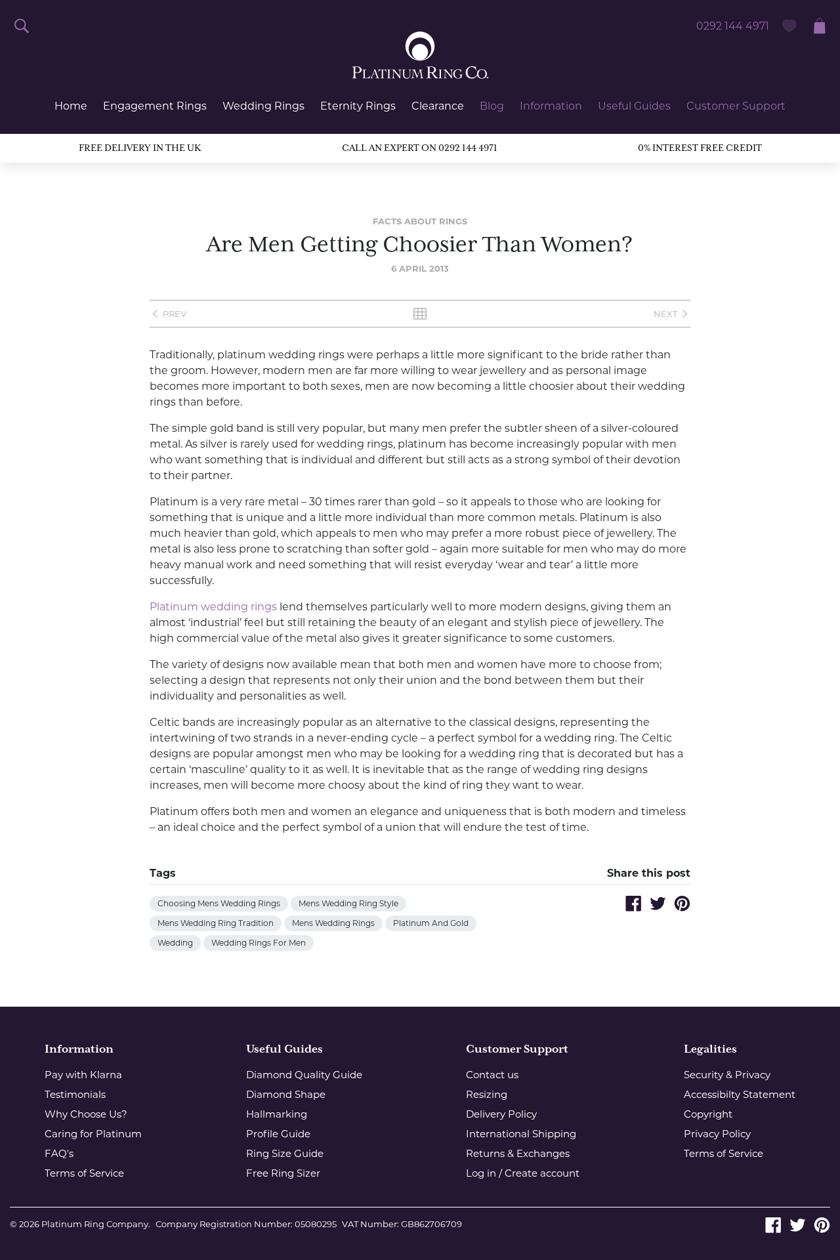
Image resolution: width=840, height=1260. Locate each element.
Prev (174, 313)
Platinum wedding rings (213, 606)
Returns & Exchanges (518, 1153)
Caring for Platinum (93, 1133)
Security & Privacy (727, 1074)
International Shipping (521, 1133)
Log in (481, 1173)
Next (665, 313)
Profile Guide (278, 1133)
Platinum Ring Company (94, 1224)
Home (70, 106)
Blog (492, 106)
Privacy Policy (717, 1133)
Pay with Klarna (83, 1074)
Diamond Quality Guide (304, 1074)
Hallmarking (276, 1114)
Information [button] (551, 106)
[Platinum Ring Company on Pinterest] (822, 1223)
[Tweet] (658, 903)
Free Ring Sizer (283, 1173)
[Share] (633, 903)
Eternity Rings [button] (358, 106)
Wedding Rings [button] (263, 106)
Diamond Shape (286, 1094)
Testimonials (75, 1094)
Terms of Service (84, 1173)
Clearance (437, 106)
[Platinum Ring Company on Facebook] (773, 1223)
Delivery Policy (501, 1114)
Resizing (486, 1094)
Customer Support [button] (736, 106)
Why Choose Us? (86, 1114)
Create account (542, 1173)
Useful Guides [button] (634, 106)
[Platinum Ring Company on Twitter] (797, 1223)
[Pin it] (682, 903)
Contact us (492, 1074)
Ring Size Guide (285, 1153)
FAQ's (59, 1153)
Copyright (708, 1114)
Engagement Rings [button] (155, 106)
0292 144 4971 (732, 26)
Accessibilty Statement (739, 1094)
